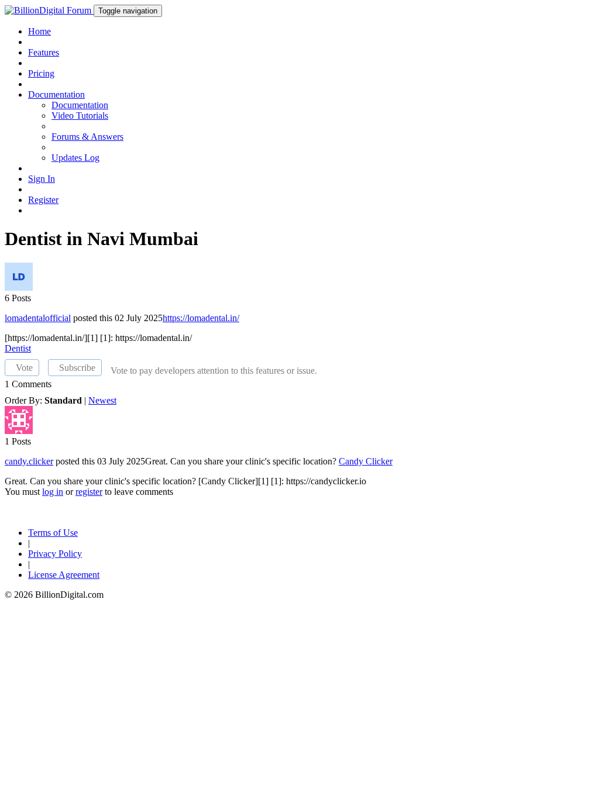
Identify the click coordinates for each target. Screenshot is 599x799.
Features (43, 52)
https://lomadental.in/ (201, 318)
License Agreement (63, 575)
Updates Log (75, 158)
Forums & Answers (87, 137)
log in (52, 492)
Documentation (79, 105)
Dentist (18, 348)
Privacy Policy (55, 554)
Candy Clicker (366, 461)
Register (43, 200)
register (88, 492)
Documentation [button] (56, 94)
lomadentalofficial (38, 318)
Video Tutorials (79, 115)
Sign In (41, 179)
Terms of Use (53, 533)
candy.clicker (29, 461)
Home (39, 31)
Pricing (41, 73)
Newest (102, 400)
